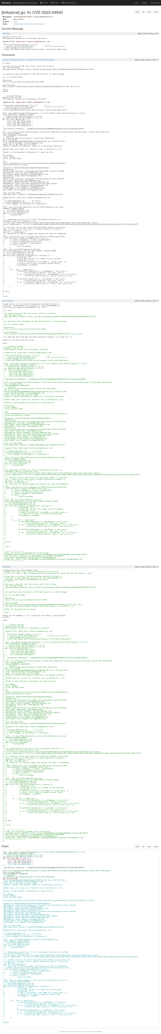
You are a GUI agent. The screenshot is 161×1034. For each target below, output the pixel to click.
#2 (158, 301)
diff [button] (143, 12)
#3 (158, 567)
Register (144, 3)
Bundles (56, 3)
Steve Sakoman (7, 301)
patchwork (62, 1031)
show (15, 21)
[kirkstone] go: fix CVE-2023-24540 (26, 24)
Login (136, 3)
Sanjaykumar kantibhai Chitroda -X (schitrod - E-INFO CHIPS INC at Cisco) (28, 60)
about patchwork (97, 1031)
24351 (137, 12)
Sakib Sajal (6, 33)
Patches (45, 3)
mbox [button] (149, 12)
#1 (158, 60)
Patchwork (6, 2)
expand (41, 24)
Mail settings (155, 3)
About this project (70, 3)
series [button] (156, 12)
